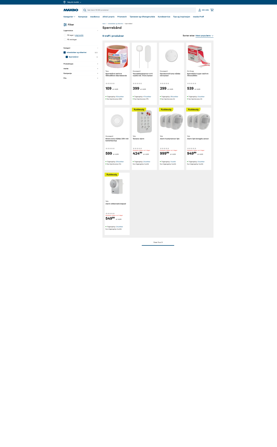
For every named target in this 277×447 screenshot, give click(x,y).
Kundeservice (164, 16)
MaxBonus (95, 16)
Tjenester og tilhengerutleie (142, 16)
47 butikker (147, 97)
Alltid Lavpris (108, 16)
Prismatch (122, 16)
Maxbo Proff (198, 16)
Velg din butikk (73, 2)
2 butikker (201, 97)
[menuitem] (81, 52)
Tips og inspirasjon (181, 16)
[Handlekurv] (211, 10)
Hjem (104, 23)
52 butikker (120, 97)
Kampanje (82, 16)
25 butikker (174, 97)
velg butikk (79, 35)
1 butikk (173, 162)
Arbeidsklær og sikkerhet (115, 23)
